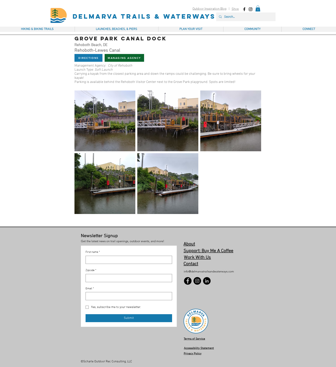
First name (93, 252)
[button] (257, 8)
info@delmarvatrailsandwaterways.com (209, 271)
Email (90, 288)
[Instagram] (197, 281)
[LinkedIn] (207, 281)
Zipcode (91, 270)
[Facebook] (188, 281)
